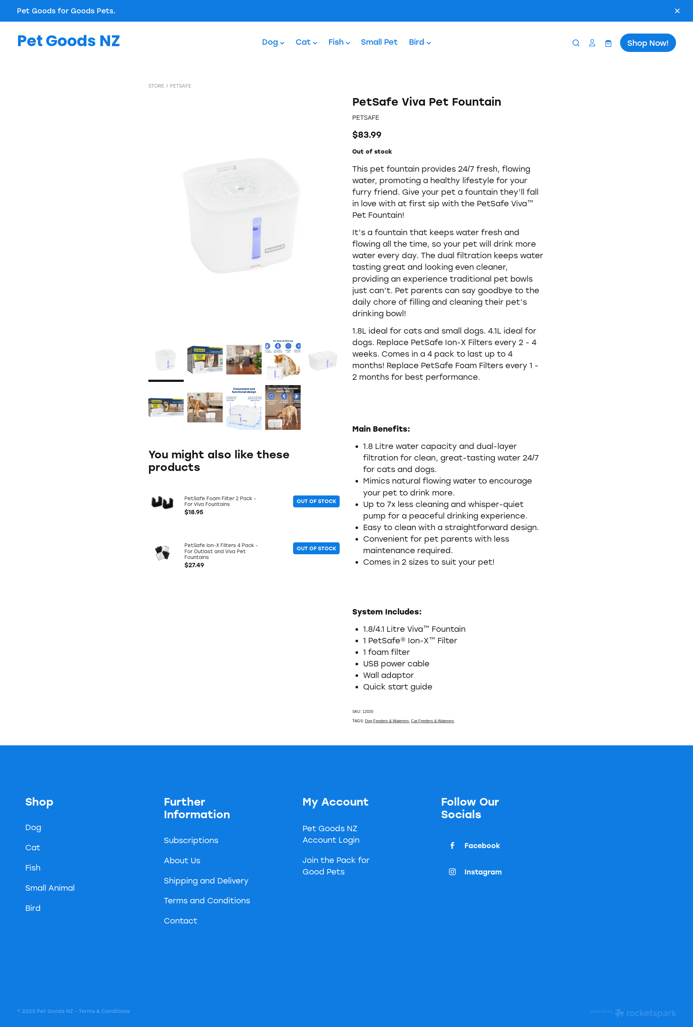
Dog (271, 41)
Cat (304, 41)
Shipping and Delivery (206, 881)
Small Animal (50, 888)
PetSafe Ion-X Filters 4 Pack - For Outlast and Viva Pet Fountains (221, 551)
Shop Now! (648, 43)
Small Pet (379, 41)
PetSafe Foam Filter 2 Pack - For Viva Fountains (220, 501)
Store (156, 86)
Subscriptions (191, 840)
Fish (337, 41)
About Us (182, 860)
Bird (418, 41)
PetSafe (180, 86)
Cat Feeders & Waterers (432, 721)
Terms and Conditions (207, 900)
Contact (180, 921)
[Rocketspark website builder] (633, 1014)
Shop (39, 801)
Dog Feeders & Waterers (387, 721)
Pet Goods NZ (68, 42)
